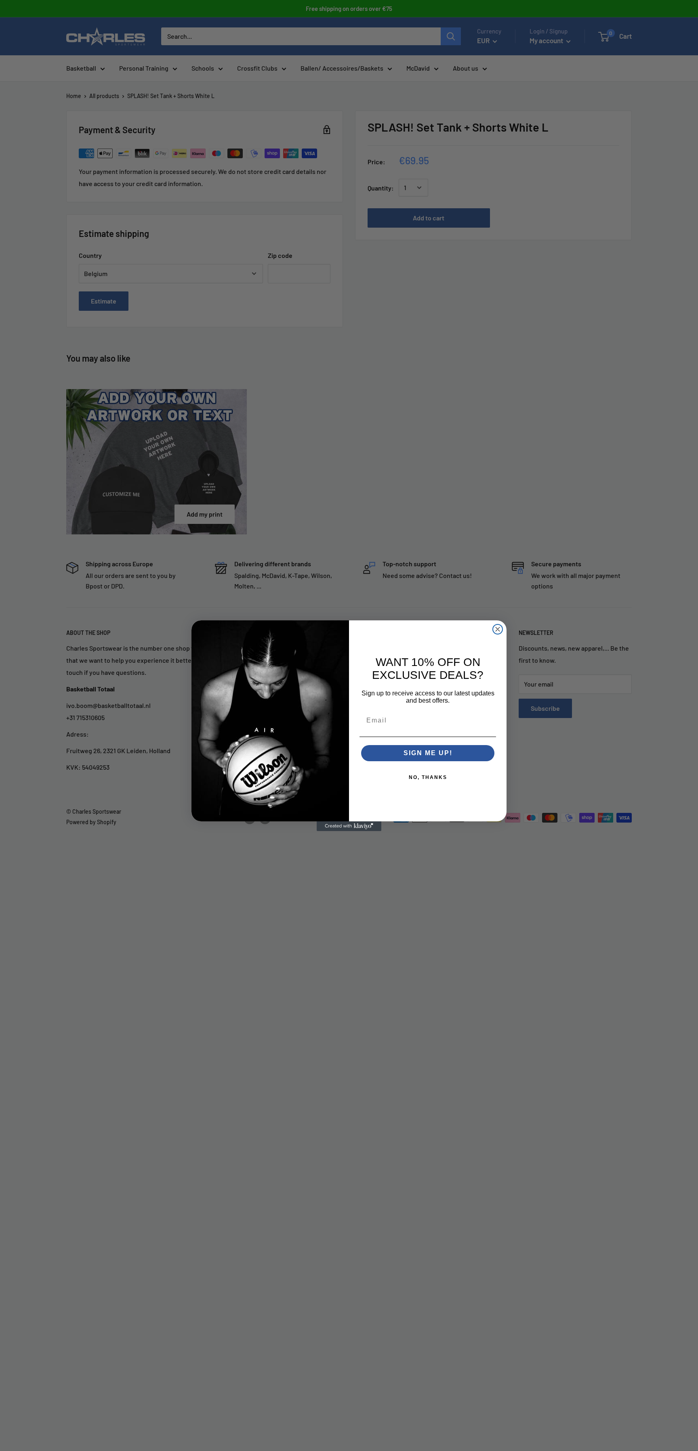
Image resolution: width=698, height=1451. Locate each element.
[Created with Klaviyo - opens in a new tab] (349, 826)
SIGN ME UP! (428, 753)
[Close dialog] (497, 629)
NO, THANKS (428, 777)
